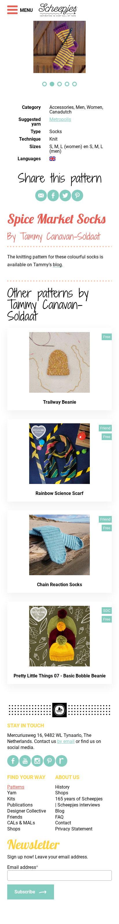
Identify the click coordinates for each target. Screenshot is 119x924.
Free (106, 337)
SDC (106, 610)
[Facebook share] (53, 195)
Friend (105, 428)
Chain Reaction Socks (59, 584)
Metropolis (60, 119)
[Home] (58, 10)
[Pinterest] (77, 195)
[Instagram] (37, 761)
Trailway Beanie (59, 402)
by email (66, 741)
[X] (65, 195)
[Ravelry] (61, 761)
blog (57, 264)
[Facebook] (13, 761)
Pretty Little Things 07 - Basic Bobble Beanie (60, 676)
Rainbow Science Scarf (59, 493)
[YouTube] (25, 761)
